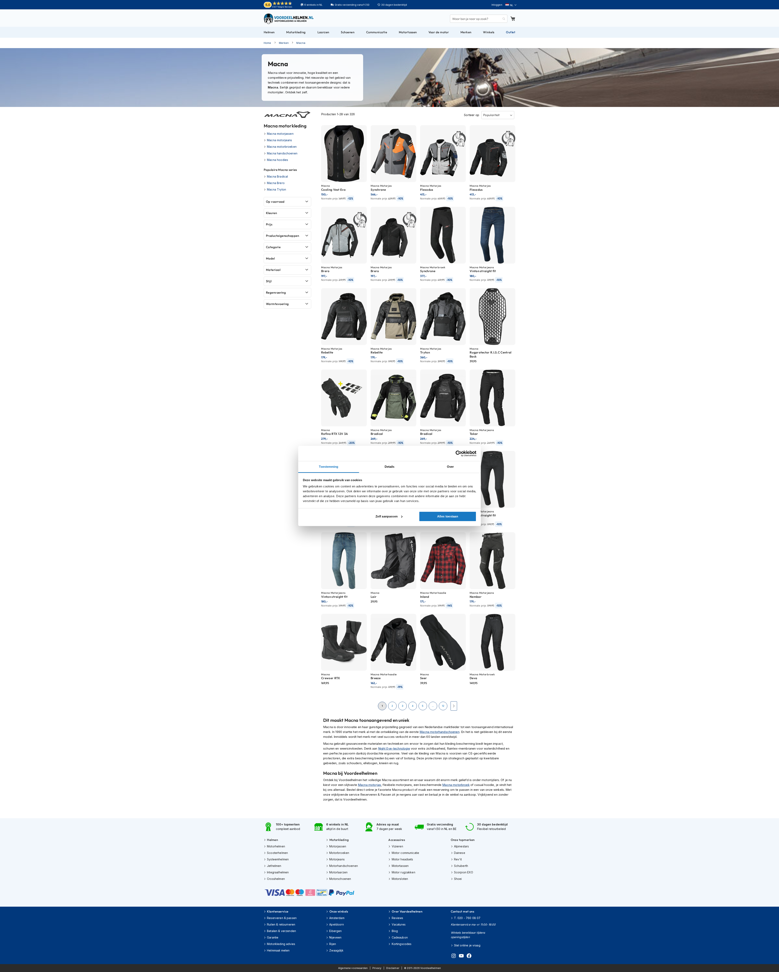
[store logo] (289, 19)
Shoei (458, 878)
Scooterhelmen (277, 853)
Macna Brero (276, 183)
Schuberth (461, 865)
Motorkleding (339, 840)
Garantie (272, 937)
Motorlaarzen (338, 872)
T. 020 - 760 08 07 (467, 918)
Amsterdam (336, 918)
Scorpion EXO (463, 872)
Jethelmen (274, 865)
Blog (395, 931)
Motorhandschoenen (343, 865)
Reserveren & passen (282, 918)
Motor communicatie (405, 853)
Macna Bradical (277, 176)
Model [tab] (270, 258)
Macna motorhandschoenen (439, 732)
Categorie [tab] (273, 247)
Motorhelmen (276, 846)
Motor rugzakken (403, 872)
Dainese (459, 853)
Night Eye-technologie (394, 748)
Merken (284, 42)
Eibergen (335, 931)
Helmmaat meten (278, 950)
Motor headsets (402, 859)
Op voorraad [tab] (275, 202)
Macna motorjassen (280, 133)
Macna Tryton (276, 189)
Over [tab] (450, 466)
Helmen (272, 840)
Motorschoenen (340, 878)
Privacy (376, 968)
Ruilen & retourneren (281, 924)
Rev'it (458, 859)
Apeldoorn (336, 924)
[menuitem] (269, 32)
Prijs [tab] (269, 224)
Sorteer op (471, 115)
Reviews (397, 918)
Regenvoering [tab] (276, 292)
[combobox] (478, 19)
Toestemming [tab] (328, 466)
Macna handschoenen (282, 153)
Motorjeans (337, 859)
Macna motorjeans (279, 140)
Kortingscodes (401, 944)
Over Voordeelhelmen (407, 911)
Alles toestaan (447, 516)
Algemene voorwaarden (353, 968)
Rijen (332, 944)
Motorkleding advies (281, 944)
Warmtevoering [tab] (277, 304)
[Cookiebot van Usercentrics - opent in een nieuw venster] (458, 453)
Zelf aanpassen (387, 516)
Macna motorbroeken (282, 146)
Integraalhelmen (278, 872)
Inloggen (497, 4)
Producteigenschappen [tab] (282, 236)
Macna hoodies (277, 160)
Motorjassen (337, 846)
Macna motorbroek (455, 785)
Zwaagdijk (336, 950)
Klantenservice (277, 911)
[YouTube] (461, 956)
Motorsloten (400, 878)
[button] (510, 5)
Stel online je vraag (467, 945)
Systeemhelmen (278, 859)
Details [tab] (390, 466)
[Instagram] (453, 956)
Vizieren (397, 846)
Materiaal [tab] (273, 270)
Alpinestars (461, 846)
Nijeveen (335, 937)
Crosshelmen (276, 878)
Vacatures (399, 924)
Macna (300, 42)
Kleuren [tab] (271, 213)
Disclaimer (392, 968)
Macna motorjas (369, 785)
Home (267, 42)
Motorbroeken (339, 853)
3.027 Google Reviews (282, 7)
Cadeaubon (400, 937)
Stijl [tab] (268, 281)
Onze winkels (338, 911)
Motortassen (400, 865)
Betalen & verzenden (281, 931)
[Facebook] (469, 956)
